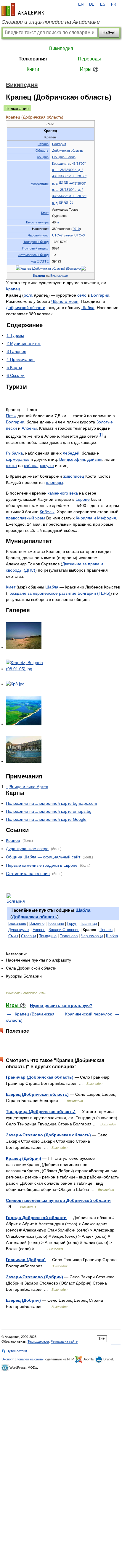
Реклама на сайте (64, 1341)
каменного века (63, 493)
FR (113, 4)
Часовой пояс (38, 235)
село (81, 295)
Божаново (17, 923)
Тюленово (69, 936)
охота (11, 465)
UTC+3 (79, 235)
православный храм (25, 518)
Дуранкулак (18, 929)
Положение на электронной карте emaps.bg (49, 811)
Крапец (39, 275)
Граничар (89, 923)
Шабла (87, 307)
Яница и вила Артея (28, 786)
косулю (47, 465)
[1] (100, 434)
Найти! (108, 33)
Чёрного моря (64, 301)
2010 (76, 229)
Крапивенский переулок (88, 1014)
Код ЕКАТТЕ (39, 261)
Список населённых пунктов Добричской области (58, 1200)
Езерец (39, 929)
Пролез (106, 929)
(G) (61, 182)
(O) (66, 182)
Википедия (61, 48)
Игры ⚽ (89, 69)
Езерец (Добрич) (23, 1300)
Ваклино (36, 923)
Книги (33, 69)
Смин (13, 936)
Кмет (45, 213)
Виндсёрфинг (72, 459)
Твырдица (48, 936)
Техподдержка (38, 1341)
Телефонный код (36, 242)
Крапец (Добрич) (23, 1158)
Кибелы (47, 511)
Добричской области (25, 307)
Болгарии (100, 295)
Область (42, 150)
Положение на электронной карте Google (46, 819)
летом (68, 235)
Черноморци (92, 936)
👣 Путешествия (14, 1351)
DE (91, 4)
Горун (72, 923)
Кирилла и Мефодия (96, 518)
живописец (73, 476)
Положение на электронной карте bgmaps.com (51, 803)
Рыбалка (14, 453)
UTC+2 (57, 235)
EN (81, 4)
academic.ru (22, 9)
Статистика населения (28, 873)
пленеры (54, 482)
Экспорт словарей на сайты (22, 1359)
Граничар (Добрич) (26, 1259)
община (43, 157)
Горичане (56, 923)
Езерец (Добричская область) (37, 1094)
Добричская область (67, 150)
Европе (83, 499)
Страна (43, 144)
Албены (29, 428)
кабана (31, 465)
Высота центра (37, 222)
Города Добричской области (36, 1217)
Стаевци (28, 936)
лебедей (71, 453)
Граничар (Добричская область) (39, 1077)
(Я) (71, 182)
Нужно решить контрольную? (61, 1005)
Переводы (89, 58)
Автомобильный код (33, 255)
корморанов (17, 459)
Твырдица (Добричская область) (41, 1111)
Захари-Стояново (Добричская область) (48, 1135)
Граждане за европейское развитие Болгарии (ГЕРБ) (58, 593)
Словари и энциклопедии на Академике (50, 22)
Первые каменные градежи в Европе (42, 865)
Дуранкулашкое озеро (27, 848)
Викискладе (59, 275)
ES (102, 4)
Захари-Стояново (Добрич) (34, 1276)
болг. (28, 295)
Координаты (39, 183)
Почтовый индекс (35, 248)
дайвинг (94, 459)
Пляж (11, 415)
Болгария (59, 144)
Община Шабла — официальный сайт (43, 857)
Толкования (33, 58)
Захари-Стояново (64, 929)
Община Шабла (64, 157)
